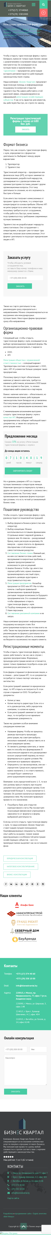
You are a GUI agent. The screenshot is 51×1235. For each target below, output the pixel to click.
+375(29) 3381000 (18, 14)
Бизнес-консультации (17, 874)
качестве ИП (9, 417)
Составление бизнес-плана (20, 553)
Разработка (8, 1213)
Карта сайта (13, 1198)
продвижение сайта (23, 1213)
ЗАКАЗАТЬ (25, 129)
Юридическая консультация (20, 858)
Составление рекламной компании (23, 613)
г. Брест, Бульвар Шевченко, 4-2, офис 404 (29, 1177)
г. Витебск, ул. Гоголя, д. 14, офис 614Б (27, 1180)
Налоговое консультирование (21, 866)
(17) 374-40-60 (18, 1184)
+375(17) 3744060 (18, 10)
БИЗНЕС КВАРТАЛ (12, 29)
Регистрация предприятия (19, 583)
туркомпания (9, 70)
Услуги (26, 29)
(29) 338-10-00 (18, 1188)
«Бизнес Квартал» (26, 81)
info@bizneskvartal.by (21, 1192)
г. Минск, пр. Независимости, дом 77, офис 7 (30, 1173)
